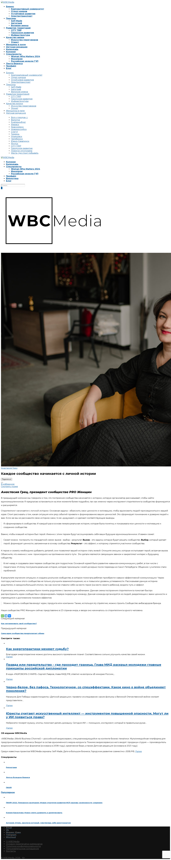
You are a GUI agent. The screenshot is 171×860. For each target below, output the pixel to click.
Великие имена (19, 25)
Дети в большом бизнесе (18, 777)
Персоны (11, 18)
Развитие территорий (18, 28)
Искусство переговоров (24, 40)
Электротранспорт (21, 16)
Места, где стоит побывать (24, 153)
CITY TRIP (16, 30)
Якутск (14, 143)
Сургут (14, 132)
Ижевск (15, 124)
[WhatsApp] (2, 615)
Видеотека (12, 178)
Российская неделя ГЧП (24, 61)
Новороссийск (19, 129)
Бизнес (10, 6)
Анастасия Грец (9, 468)
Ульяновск (16, 136)
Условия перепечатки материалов (24, 844)
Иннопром (17, 59)
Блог (9, 68)
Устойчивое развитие (23, 14)
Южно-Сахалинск (20, 141)
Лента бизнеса (14, 63)
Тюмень (15, 134)
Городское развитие (22, 33)
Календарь (12, 49)
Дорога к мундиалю (21, 151)
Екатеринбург (18, 122)
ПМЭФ (9, 787)
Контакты (11, 851)
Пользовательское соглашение (22, 848)
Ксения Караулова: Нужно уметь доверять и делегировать (34, 813)
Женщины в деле (16, 44)
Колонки (11, 52)
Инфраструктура (20, 35)
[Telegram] (6, 615)
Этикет (15, 42)
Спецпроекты (14, 54)
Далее (9, 657)
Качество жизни (15, 37)
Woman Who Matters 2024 (25, 56)
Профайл (11, 66)
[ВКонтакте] (9, 615)
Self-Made (16, 21)
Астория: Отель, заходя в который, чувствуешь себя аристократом (38, 823)
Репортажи (11, 767)
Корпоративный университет (27, 9)
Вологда (15, 120)
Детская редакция (16, 47)
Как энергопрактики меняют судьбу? (37, 649)
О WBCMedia (12, 841)
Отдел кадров (19, 11)
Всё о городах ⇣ (19, 117)
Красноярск (17, 127)
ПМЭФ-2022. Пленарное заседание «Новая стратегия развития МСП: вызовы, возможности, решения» (54, 803)
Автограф (16, 23)
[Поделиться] (2, 482)
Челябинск (17, 139)
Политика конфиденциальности (23, 846)
